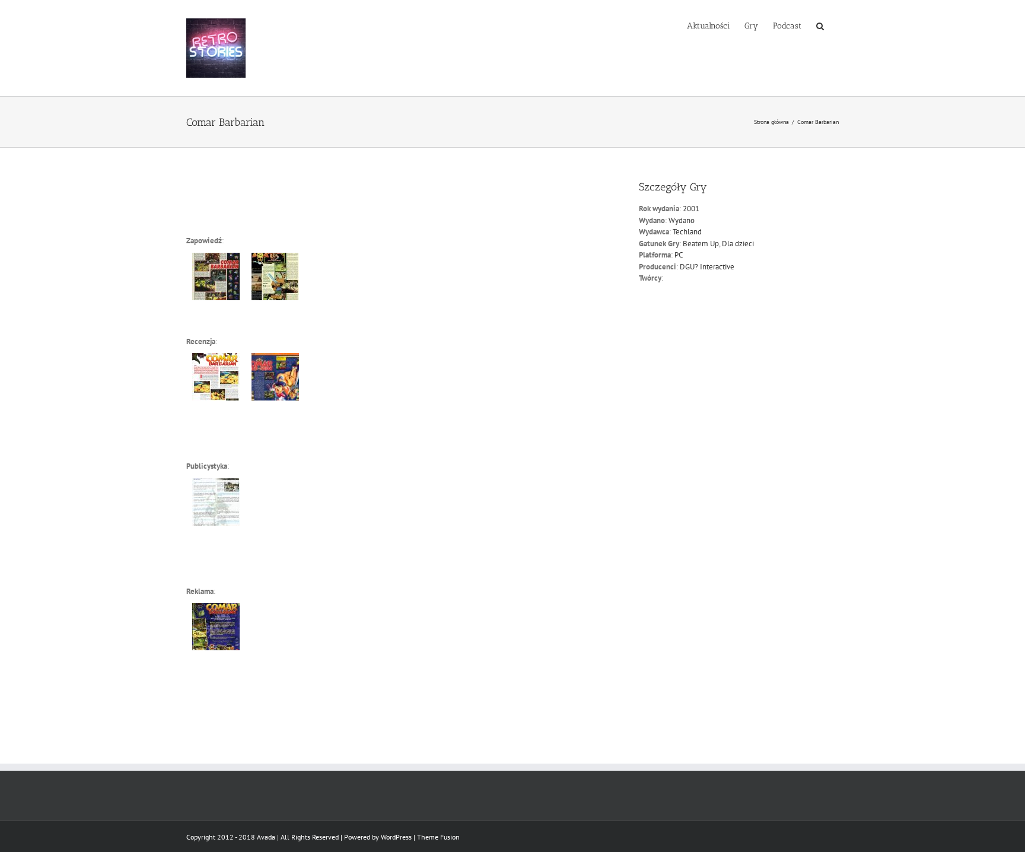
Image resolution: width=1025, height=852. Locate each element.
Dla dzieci (738, 244)
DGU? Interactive (707, 267)
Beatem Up (701, 244)
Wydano (682, 220)
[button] (820, 25)
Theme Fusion (438, 836)
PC (678, 255)
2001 (691, 209)
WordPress (396, 836)
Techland (687, 232)
